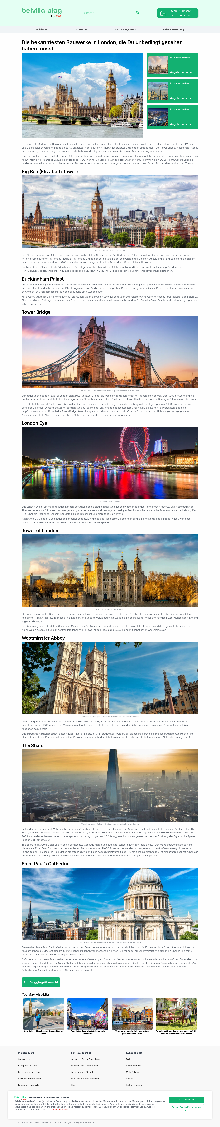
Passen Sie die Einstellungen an (186, 1108)
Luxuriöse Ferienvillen (29, 1085)
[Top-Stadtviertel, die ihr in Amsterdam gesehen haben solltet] (132, 1014)
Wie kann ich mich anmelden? (85, 1078)
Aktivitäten (41, 29)
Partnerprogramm (134, 1085)
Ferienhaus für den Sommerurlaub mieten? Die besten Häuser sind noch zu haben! (176, 1032)
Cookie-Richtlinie (59, 1109)
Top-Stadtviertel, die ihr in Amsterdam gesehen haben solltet (132, 1032)
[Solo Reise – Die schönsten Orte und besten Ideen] (43, 1014)
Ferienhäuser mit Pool (29, 1072)
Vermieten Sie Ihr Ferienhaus (85, 1059)
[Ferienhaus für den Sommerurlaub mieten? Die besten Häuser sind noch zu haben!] (176, 1014)
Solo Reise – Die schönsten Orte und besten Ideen (43, 1032)
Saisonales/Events (125, 29)
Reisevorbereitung (174, 29)
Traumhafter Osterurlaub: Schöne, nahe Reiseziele (88, 1032)
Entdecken (82, 29)
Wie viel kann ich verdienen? (85, 1065)
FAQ (73, 1085)
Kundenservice (133, 1065)
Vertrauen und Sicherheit (83, 1072)
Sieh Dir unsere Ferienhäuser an (181, 13)
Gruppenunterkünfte (28, 1065)
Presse (129, 1078)
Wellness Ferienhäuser (29, 1078)
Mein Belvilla (132, 1072)
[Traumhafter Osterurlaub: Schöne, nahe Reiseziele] (87, 1014)
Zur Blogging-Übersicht (41, 982)
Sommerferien (25, 1059)
